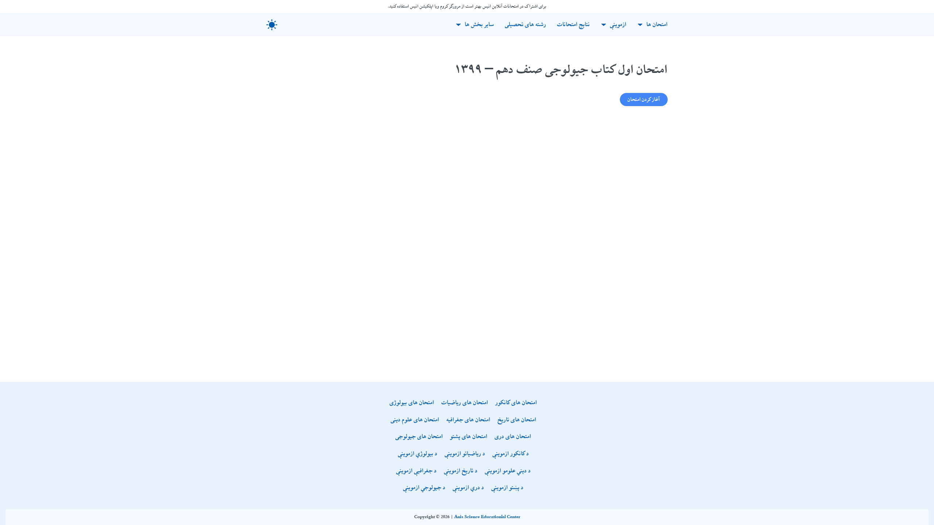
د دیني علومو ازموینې (508, 471)
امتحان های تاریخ (517, 420)
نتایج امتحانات (573, 24)
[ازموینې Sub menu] (603, 24)
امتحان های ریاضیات (464, 403)
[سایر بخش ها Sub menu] (458, 24)
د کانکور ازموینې (511, 454)
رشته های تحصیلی (525, 24)
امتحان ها (657, 24)
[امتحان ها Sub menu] (640, 24)
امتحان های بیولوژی (412, 403)
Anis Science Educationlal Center (487, 517)
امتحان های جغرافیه (468, 420)
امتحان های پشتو (468, 437)
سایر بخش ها (479, 24)
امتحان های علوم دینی (415, 420)
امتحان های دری (513, 437)
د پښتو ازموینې (507, 488)
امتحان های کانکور (516, 403)
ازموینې (618, 24)
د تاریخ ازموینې (461, 471)
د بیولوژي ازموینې (417, 454)
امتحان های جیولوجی (419, 437)
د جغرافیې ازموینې (416, 471)
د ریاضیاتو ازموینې (465, 454)
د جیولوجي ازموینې (424, 488)
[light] (271, 24)
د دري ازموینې (468, 488)
